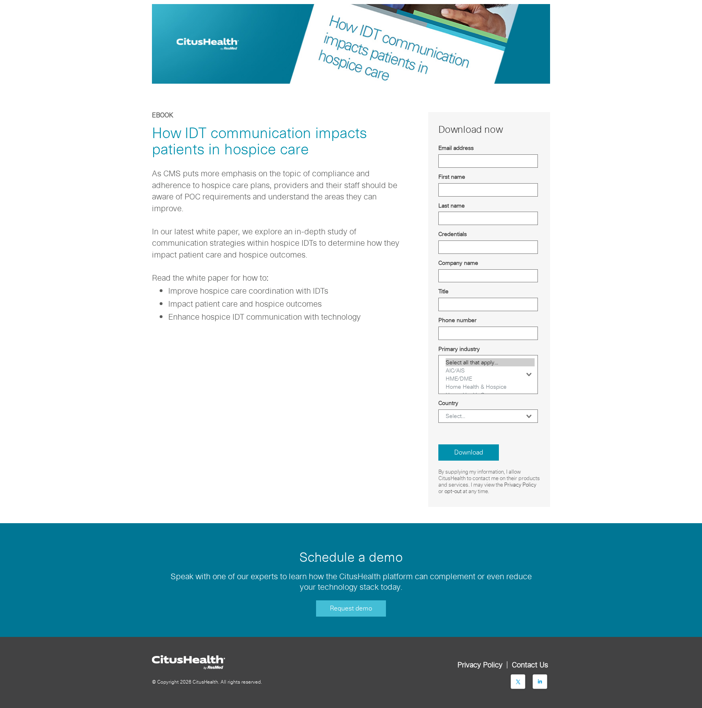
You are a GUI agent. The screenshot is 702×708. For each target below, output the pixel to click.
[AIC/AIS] (490, 370)
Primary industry (459, 349)
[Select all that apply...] (490, 362)
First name (451, 177)
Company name (458, 263)
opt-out (453, 491)
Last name (451, 205)
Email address (456, 148)
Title (443, 291)
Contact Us (530, 665)
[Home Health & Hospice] (490, 387)
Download (468, 452)
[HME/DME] (490, 379)
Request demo (351, 608)
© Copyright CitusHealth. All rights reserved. (207, 681)
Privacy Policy (520, 485)
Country (448, 403)
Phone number (457, 320)
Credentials (452, 234)
